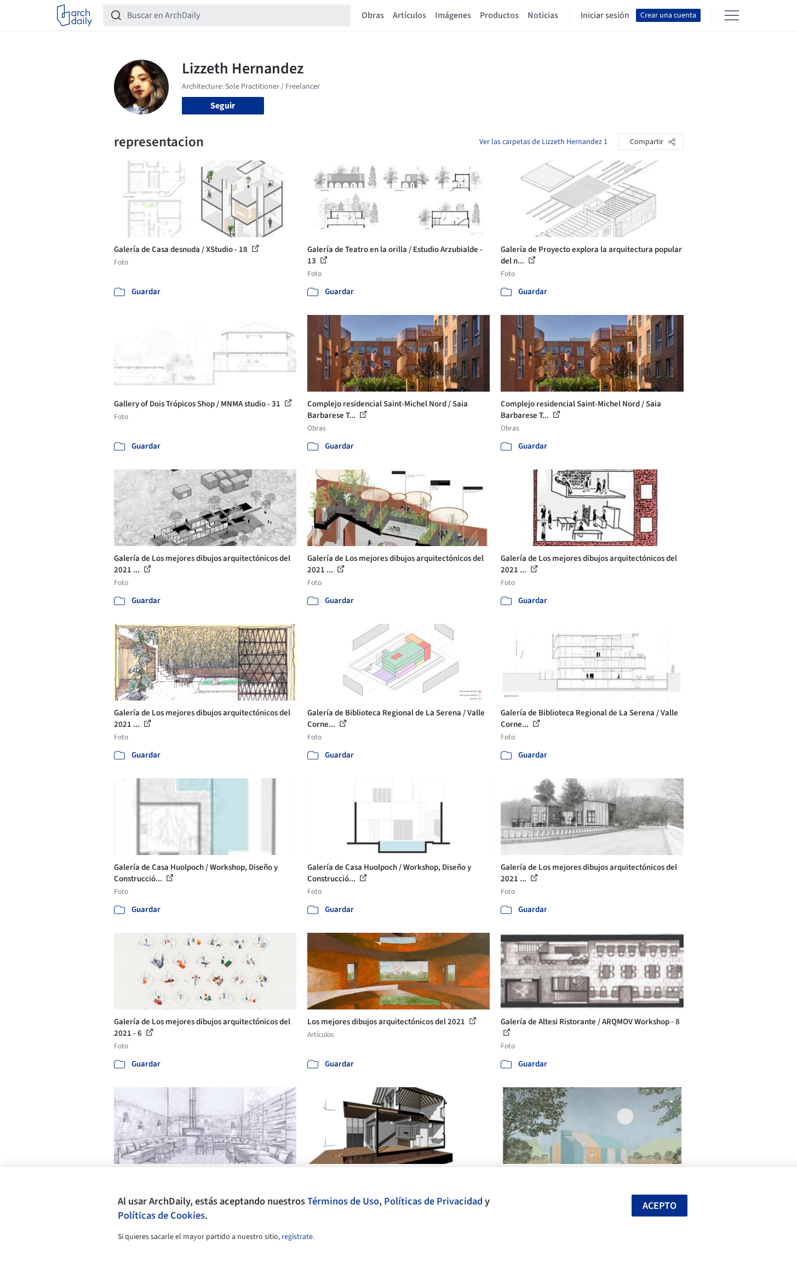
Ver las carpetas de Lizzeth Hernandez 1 (543, 142)
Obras (373, 15)
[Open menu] (732, 15)
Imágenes (453, 15)
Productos (499, 15)
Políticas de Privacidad (433, 1201)
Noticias (542, 15)
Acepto (659, 1206)
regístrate (297, 1236)
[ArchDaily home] (74, 15)
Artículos (409, 15)
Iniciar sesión (605, 15)
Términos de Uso (343, 1201)
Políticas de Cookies (161, 1215)
